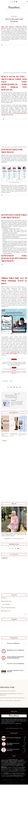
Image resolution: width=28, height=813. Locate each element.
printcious (14, 771)
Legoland (22, 765)
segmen (10, 773)
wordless (21, 776)
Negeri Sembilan (21, 768)
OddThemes (15, 781)
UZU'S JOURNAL (6, 604)
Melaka (23, 767)
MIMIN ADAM (16, 779)
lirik (7, 767)
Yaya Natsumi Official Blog (9, 607)
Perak (24, 770)
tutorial (17, 776)
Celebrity (19, 761)
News (2, 770)
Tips (10, 776)
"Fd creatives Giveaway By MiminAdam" (15, 663)
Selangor (23, 773)
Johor (19, 764)
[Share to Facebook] (8, 387)
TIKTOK (13, 373)
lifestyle (4, 767)
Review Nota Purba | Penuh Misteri (7, 691)
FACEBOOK (3, 371)
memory (7, 768)
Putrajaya (22, 771)
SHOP (5, 774)
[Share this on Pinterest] (14, 387)
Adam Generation (5, 760)
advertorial (14, 16)
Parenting (16, 770)
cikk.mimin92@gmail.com (17, 538)
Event (2, 762)
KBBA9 (22, 764)
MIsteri (10, 768)
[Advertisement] (14, 486)
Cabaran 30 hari (12, 761)
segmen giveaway (16, 773)
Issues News (14, 764)
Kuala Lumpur (12, 765)
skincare (15, 774)
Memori (3, 768)
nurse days (6, 770)
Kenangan (3, 765)
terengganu (6, 776)
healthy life (19, 762)
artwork (19, 760)
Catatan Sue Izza (6, 611)
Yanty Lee (5, 598)
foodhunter (13, 763)
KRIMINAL (7, 765)
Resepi (2, 773)
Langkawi (17, 765)
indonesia (6, 764)
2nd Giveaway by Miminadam (13, 643)
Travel (11, 381)
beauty (6, 761)
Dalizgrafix (24, 761)
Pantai (12, 770)
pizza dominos (4, 771)
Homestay (23, 762)
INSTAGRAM (10, 371)
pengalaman (20, 770)
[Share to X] (11, 387)
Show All (25, 613)
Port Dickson (9, 771)
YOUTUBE (23, 371)
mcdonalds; (19, 767)
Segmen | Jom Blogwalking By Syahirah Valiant (10, 700)
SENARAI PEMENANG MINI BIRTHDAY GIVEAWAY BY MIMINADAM (15, 657)
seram (2, 774)
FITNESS (6, 762)
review (6, 773)
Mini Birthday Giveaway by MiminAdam (15, 650)
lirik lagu (10, 767)
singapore (11, 774)
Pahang (9, 770)
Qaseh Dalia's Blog (7, 601)
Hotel (2, 764)
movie (16, 768)
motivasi (13, 768)
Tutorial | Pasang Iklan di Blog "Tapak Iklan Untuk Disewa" (13, 697)
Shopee (7, 774)
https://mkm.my (17, 371)
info (9, 764)
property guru (18, 771)
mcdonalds (14, 767)
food (9, 762)
